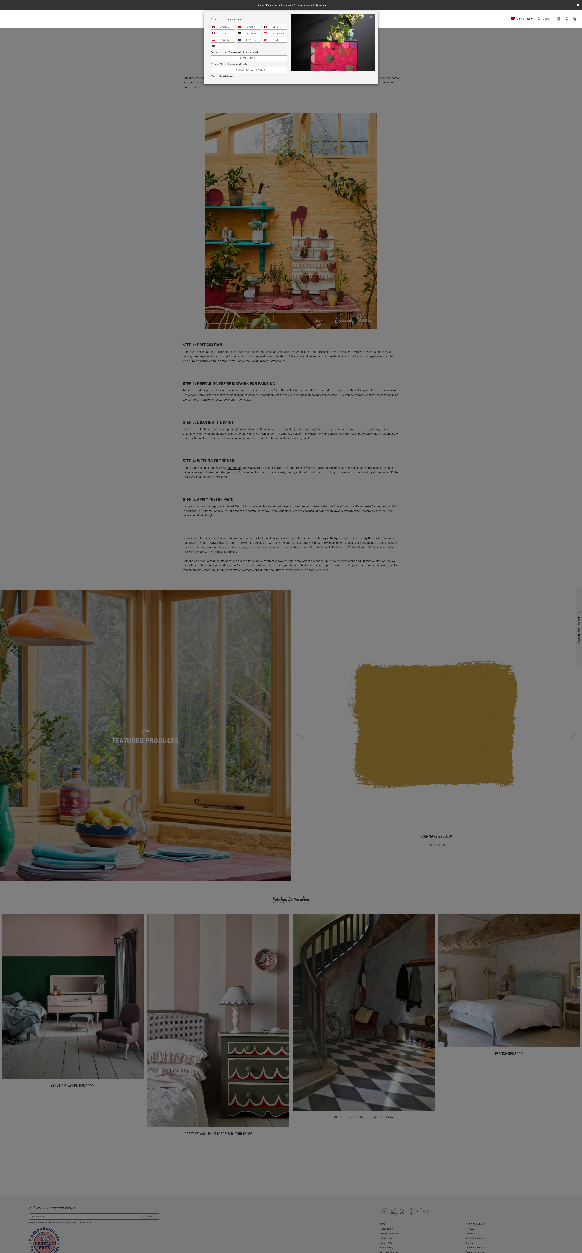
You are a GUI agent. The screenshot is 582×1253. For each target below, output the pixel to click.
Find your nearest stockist (248, 69)
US (225, 46)
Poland (225, 40)
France (225, 33)
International (249, 58)
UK (277, 40)
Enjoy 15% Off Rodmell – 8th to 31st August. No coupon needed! (293, 4)
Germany (251, 33)
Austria (251, 27)
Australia (225, 27)
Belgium (277, 27)
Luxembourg (277, 33)
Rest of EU (251, 40)
